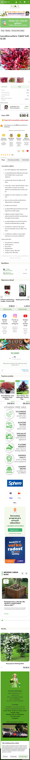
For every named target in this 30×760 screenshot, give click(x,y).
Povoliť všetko (23, 756)
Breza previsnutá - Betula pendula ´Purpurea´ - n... (7, 397)
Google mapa (15, 712)
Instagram (15, 718)
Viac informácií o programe (15, 533)
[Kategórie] (7, 2)
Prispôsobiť (13, 756)
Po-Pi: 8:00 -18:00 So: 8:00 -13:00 (15, 711)
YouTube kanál (15, 716)
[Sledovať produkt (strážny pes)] (23, 151)
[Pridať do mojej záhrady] (28, 151)
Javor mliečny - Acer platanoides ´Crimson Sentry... (22, 397)
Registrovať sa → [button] (15, 530)
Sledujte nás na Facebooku (15, 714)
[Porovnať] (19, 151)
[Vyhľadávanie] (20, 2)
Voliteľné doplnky (4, 102)
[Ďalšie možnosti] (28, 2)
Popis (3, 160)
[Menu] (2, 2)
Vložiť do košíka (7, 309)
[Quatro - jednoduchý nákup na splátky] (15, 550)
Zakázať (5, 756)
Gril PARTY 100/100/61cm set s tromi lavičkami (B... (15, 664)
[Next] (26, 573)
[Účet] (16, 2)
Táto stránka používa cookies (10, 743)
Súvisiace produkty (13, 160)
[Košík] (24, 2)
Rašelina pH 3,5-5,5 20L (7, 299)
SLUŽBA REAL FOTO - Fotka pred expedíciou (15, 107)
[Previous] (22, 573)
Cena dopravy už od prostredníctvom (16, 126)
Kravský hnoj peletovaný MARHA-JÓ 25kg (22, 302)
